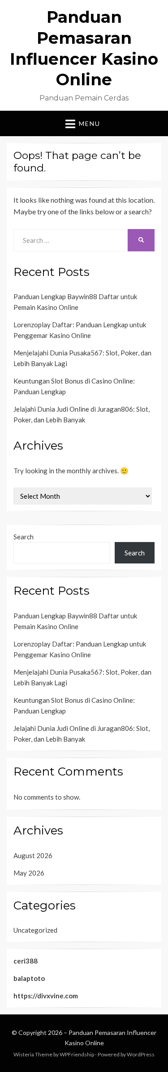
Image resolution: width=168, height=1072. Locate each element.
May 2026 (28, 873)
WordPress (141, 1054)
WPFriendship (77, 1054)
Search (23, 537)
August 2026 (32, 855)
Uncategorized (35, 930)
